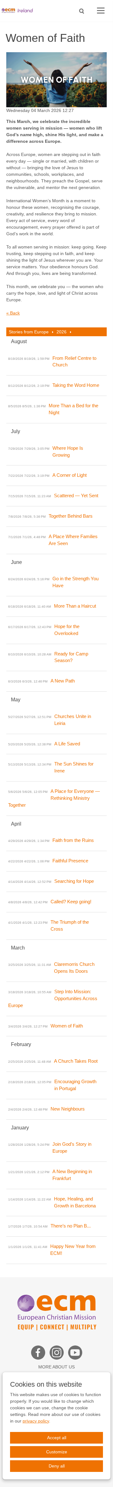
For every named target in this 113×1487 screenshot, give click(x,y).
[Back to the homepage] (19, 10)
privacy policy (36, 1420)
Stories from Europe (29, 331)
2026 (61, 331)
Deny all (57, 1465)
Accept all (56, 1437)
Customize (56, 1451)
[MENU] (101, 10)
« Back (13, 312)
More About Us (56, 1366)
